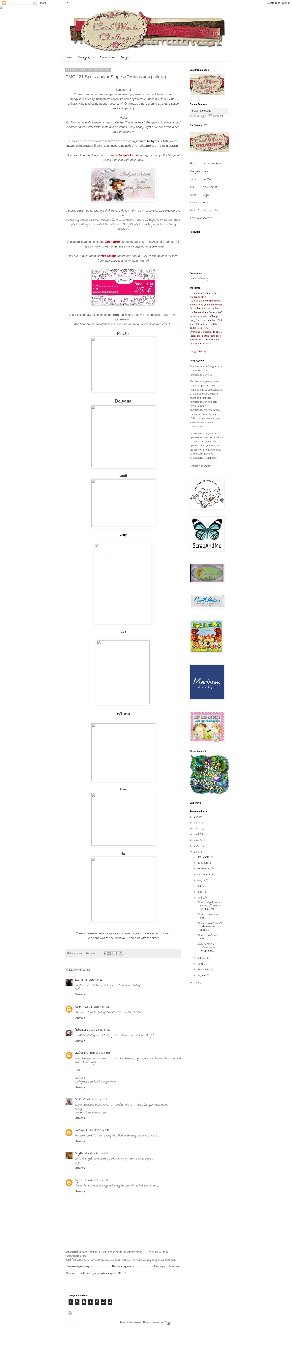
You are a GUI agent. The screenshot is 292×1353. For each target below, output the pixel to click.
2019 (196, 817)
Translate (218, 116)
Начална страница (123, 1266)
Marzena (207, 179)
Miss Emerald (210, 187)
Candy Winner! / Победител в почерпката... (206, 947)
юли (200, 886)
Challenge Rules (86, 58)
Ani (192, 164)
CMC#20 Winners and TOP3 (208, 916)
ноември (203, 863)
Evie (123, 789)
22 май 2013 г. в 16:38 (97, 1007)
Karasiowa (196, 218)
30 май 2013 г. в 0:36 (96, 1180)
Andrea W (80, 1030)
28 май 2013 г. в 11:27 (97, 1130)
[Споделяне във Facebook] (117, 953)
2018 (196, 823)
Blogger (168, 1322)
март (200, 964)
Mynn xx (79, 1180)
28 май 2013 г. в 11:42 (96, 1153)
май (200, 898)
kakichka (194, 210)
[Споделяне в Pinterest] (121, 953)
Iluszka (193, 202)
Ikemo (206, 202)
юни (200, 892)
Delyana (123, 400)
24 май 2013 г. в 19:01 (98, 1053)
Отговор (80, 995)
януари (202, 975)
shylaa (206, 195)
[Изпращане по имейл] (106, 953)
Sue (77, 980)
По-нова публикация (79, 1266)
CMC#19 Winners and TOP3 (208, 937)
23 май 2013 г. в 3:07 (98, 1030)
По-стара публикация (167, 1266)
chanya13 (195, 171)
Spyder (79, 1153)
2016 (197, 834)
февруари (203, 970)
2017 (197, 829)
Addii (122, 476)
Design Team (107, 58)
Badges (125, 58)
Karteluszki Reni (212, 164)
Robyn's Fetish (157, 141)
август (201, 880)
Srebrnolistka (210, 210)
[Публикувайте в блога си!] (109, 953)
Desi (193, 179)
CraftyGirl (80, 1053)
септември (204, 874)
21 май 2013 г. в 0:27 (92, 980)
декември (203, 857)
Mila (123, 853)
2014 (197, 846)
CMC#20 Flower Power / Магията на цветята (209, 926)
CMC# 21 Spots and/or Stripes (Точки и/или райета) (209, 905)
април (201, 958)
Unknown (79, 1130)
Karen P (79, 1007)
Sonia (78, 1099)
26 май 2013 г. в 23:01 (94, 1099)
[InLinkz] (70, 1313)
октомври (203, 869)
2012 (197, 983)
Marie (206, 171)
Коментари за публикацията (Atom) (104, 1273)
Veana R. (208, 218)
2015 (197, 840)
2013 (197, 852)
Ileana (193, 195)
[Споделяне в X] (113, 953)
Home (69, 58)
